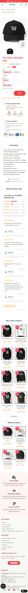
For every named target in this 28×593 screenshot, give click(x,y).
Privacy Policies (5, 526)
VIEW (7, 335)
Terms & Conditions (6, 524)
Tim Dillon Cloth (10, 9)
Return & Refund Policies (8, 542)
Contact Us (4, 544)
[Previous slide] (3, 31)
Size (3, 82)
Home (3, 9)
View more (14, 416)
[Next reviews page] (24, 310)
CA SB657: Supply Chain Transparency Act (12, 531)
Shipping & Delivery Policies (8, 538)
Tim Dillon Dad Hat (20, 461)
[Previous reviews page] (16, 310)
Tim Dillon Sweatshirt (21, 384)
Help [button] (25, 591)
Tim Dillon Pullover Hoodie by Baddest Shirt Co (7, 363)
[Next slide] (24, 31)
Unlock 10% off (3, 586)
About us (4, 522)
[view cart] (26, 5)
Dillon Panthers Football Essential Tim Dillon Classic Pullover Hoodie (21, 340)
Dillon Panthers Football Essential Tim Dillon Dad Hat (7, 463)
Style (3, 77)
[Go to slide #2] (18, 51)
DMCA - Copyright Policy (8, 529)
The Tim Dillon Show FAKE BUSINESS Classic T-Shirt (21, 407)
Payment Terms (5, 540)
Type (3, 69)
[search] (21, 5)
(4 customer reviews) (14, 64)
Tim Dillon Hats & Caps (7, 12)
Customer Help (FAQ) (7, 547)
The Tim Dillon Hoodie (7, 338)
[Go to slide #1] (10, 51)
